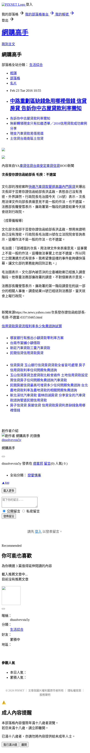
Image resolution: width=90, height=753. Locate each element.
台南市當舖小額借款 (25, 343)
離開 (24, 744)
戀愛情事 (34, 475)
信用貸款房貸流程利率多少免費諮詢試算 (32, 326)
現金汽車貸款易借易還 (27, 133)
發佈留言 (8, 516)
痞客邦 (38, 463)
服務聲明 (45, 694)
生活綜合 (36, 65)
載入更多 (8, 490)
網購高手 (15, 32)
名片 (13, 83)
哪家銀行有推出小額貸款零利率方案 (37, 338)
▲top (5, 482)
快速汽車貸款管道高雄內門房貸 (51, 186)
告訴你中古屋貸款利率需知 (30, 118)
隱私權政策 (74, 690)
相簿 (13, 73)
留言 (47, 463)
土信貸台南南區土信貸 (27, 138)
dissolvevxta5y (11, 440)
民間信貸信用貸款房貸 (27, 353)
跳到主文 (8, 44)
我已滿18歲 (10, 744)
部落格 (15, 78)
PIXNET (19, 690)
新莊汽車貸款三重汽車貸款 (30, 348)
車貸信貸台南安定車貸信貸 (40, 166)
